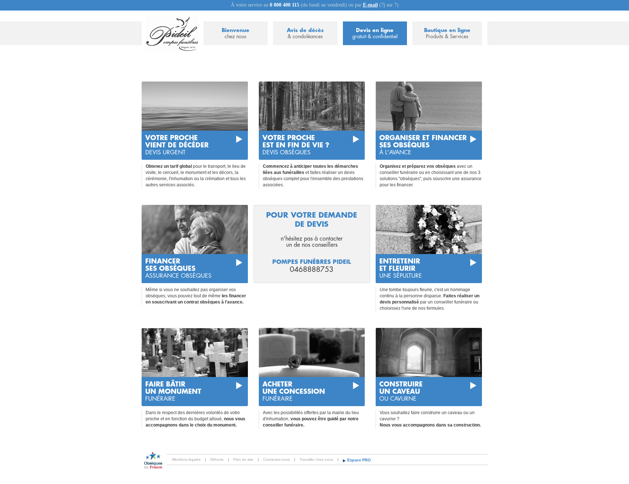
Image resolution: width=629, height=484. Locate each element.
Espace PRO (359, 460)
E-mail (370, 5)
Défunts (216, 459)
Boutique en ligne (447, 33)
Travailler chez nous (316, 459)
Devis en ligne (374, 33)
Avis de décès (305, 33)
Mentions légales (186, 459)
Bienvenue (235, 33)
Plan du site (243, 459)
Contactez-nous (276, 459)
